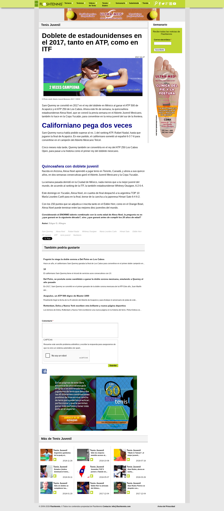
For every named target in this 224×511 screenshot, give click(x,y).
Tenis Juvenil (60, 450)
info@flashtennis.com (121, 506)
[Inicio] (51, 4)
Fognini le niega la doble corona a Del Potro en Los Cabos (73, 259)
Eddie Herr (137, 231)
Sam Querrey (47, 231)
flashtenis (77, 235)
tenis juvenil (65, 235)
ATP (55, 235)
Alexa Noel (60, 231)
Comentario (47, 321)
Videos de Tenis (92, 4)
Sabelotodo (134, 3)
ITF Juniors (46, 235)
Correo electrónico (162, 40)
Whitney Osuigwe (89, 231)
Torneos (67, 3)
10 (44, 269)
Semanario (120, 3)
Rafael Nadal (73, 231)
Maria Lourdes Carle (108, 231)
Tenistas (80, 3)
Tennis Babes (105, 4)
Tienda (145, 3)
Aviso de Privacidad (166, 506)
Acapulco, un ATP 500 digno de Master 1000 (66, 296)
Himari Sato (125, 231)
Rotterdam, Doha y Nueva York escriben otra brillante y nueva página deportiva (84, 305)
